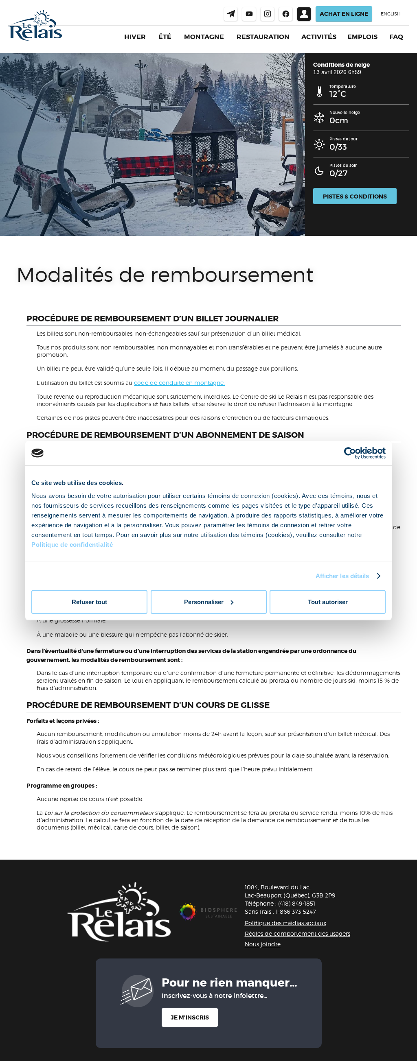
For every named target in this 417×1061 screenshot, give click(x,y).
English (391, 14)
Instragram (267, 14)
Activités (318, 37)
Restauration (263, 37)
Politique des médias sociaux (285, 922)
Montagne (204, 37)
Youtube (249, 14)
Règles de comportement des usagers (297, 933)
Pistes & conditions (355, 196)
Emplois (362, 37)
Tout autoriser (328, 601)
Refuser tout (89, 601)
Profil (304, 14)
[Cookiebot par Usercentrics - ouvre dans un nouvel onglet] (350, 453)
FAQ (396, 37)
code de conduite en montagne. (179, 382)
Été (164, 37)
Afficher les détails (342, 575)
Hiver (135, 37)
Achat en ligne (344, 13)
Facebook (285, 14)
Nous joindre (230, 14)
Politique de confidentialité (72, 544)
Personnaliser (204, 601)
